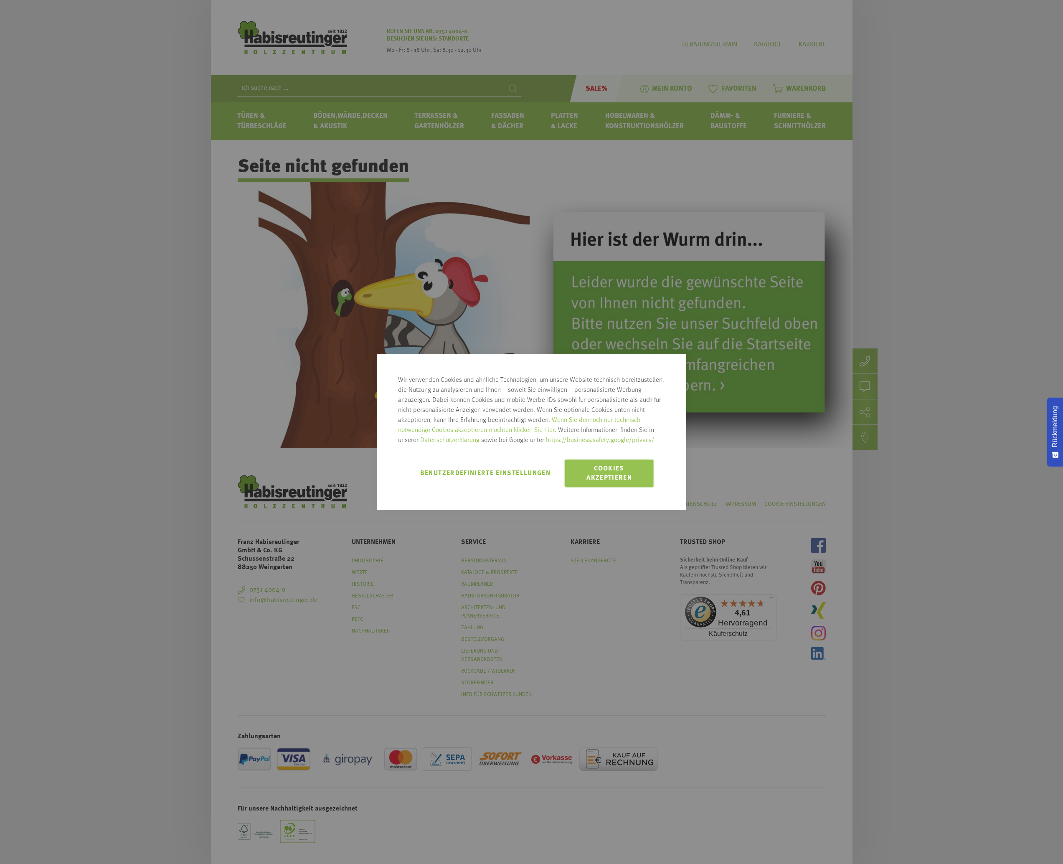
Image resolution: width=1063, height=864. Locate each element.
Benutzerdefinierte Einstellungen (485, 473)
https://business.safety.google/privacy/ (600, 440)
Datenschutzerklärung (449, 440)
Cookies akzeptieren (609, 473)
